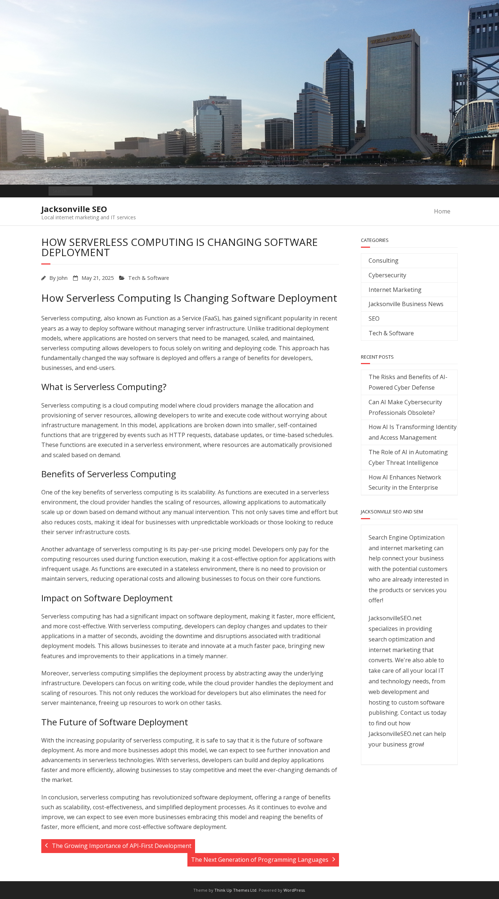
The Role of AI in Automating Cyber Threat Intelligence (408, 457)
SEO (374, 319)
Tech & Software (148, 277)
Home (442, 211)
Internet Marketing (395, 290)
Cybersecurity (387, 275)
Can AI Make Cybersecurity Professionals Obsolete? (405, 407)
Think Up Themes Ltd (235, 890)
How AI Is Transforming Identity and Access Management (413, 432)
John (62, 277)
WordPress (294, 890)
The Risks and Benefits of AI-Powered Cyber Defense (408, 382)
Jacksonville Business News (406, 304)
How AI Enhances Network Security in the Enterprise (405, 482)
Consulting (384, 260)
